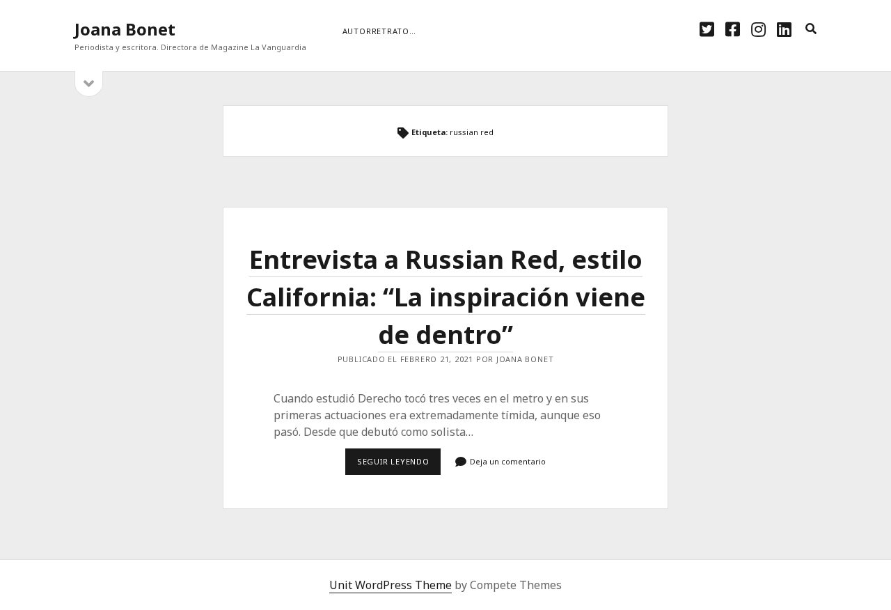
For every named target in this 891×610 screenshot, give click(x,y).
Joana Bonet (124, 28)
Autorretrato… (379, 31)
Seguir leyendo (399, 465)
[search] (810, 29)
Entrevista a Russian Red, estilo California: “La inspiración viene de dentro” (445, 297)
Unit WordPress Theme (390, 585)
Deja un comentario (508, 461)
